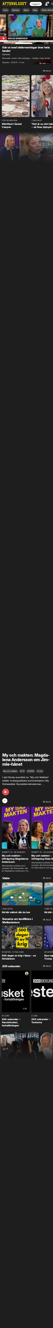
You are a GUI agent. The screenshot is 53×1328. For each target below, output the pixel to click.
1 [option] (4, 800)
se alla (47, 71)
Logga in (36, 4)
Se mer (42, 63)
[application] (26, 29)
